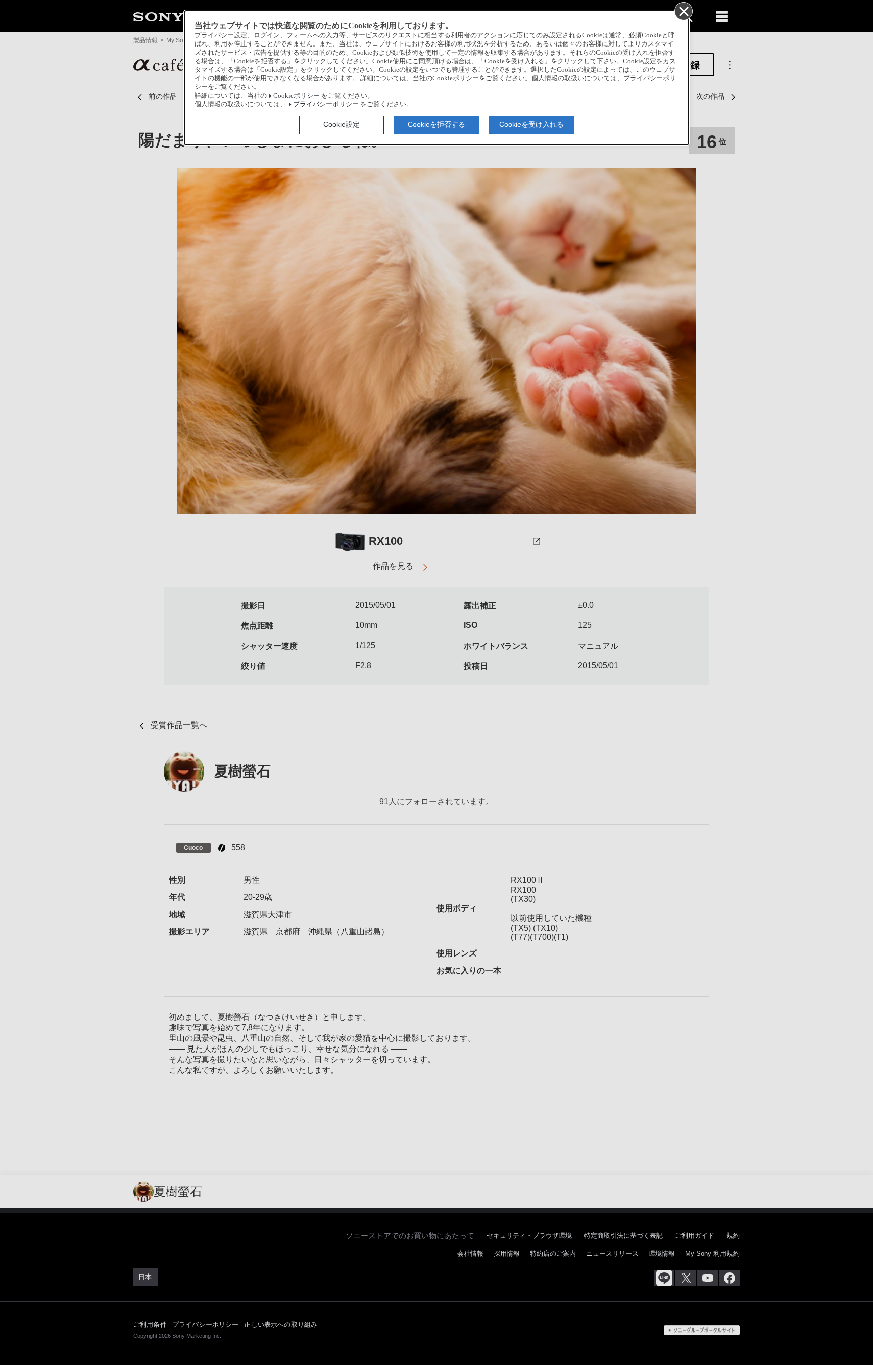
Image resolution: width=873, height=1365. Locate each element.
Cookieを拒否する (436, 124)
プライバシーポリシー (326, 104)
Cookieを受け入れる (531, 124)
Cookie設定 (341, 124)
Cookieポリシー (296, 95)
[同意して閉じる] (683, 10)
